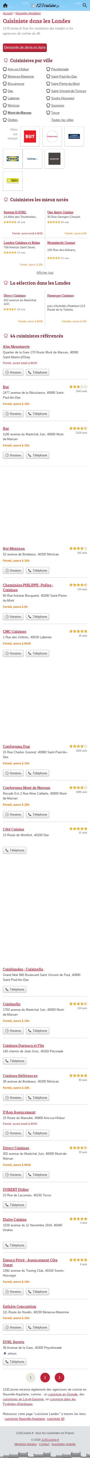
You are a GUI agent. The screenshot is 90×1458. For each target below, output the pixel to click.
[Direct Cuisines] (45, 1156)
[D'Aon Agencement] (45, 1118)
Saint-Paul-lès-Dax (64, 76)
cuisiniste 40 (55, 1419)
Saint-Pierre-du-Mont (65, 84)
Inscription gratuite (64, 1444)
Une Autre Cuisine (60, 212)
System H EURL (15, 212)
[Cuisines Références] (45, 1082)
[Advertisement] (45, 914)
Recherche (84, 5)
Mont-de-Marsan (19, 113)
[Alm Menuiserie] (45, 355)
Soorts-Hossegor (62, 98)
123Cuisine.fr (50, 1440)
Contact (44, 1444)
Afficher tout (45, 272)
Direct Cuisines (15, 295)
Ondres (13, 120)
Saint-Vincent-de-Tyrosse (68, 91)
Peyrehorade (60, 69)
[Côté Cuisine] (45, 835)
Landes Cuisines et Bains (22, 242)
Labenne (13, 98)
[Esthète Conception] (45, 1312)
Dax (10, 91)
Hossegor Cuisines (60, 295)
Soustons (57, 105)
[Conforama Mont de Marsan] (45, 796)
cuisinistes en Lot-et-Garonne (23, 1399)
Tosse (55, 113)
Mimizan (13, 105)
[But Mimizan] (45, 555)
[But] (45, 395)
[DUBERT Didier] (45, 1193)
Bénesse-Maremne (21, 76)
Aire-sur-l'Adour (18, 69)
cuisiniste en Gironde (63, 1394)
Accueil (5, 5)
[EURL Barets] (45, 1347)
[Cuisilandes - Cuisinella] (45, 975)
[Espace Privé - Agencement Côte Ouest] (45, 1271)
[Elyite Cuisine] (45, 1228)
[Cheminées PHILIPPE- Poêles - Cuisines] (45, 596)
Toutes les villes (62, 120)
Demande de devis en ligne (25, 47)
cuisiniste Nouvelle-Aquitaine (25, 1419)
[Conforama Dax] (45, 755)
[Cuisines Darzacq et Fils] (45, 1049)
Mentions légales (25, 1444)
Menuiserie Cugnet (61, 242)
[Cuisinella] (45, 1012)
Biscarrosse (16, 84)
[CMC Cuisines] (45, 638)
